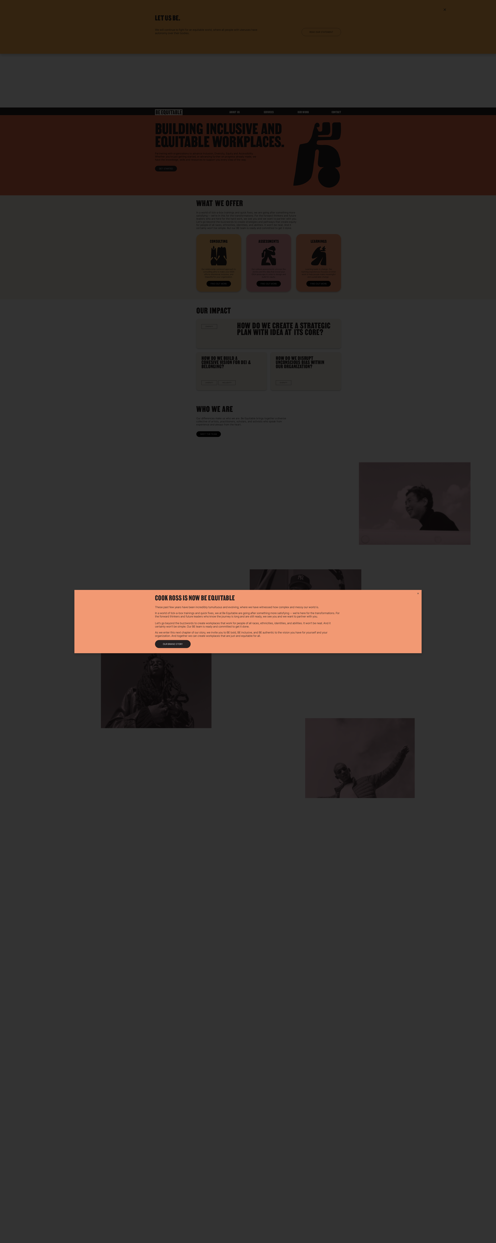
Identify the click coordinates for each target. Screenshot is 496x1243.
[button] (173, 644)
